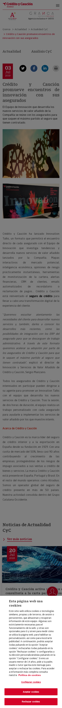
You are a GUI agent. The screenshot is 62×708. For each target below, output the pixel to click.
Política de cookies (29, 675)
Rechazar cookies (31, 701)
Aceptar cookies (31, 691)
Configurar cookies (31, 682)
